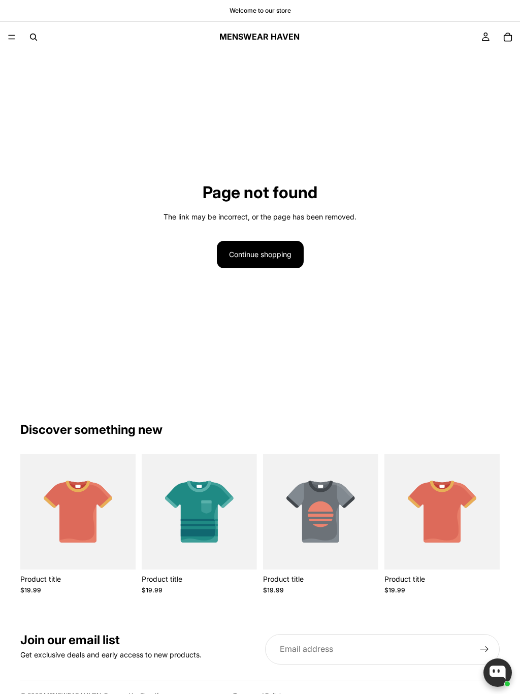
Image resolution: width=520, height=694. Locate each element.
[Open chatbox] (497, 672)
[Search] (33, 37)
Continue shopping (260, 254)
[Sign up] (484, 649)
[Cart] (508, 37)
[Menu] (11, 37)
